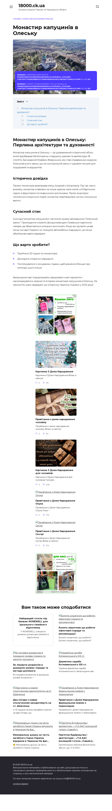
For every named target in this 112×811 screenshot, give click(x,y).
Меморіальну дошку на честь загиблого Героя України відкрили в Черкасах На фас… (31, 738)
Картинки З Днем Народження (54, 371)
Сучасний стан (34, 120)
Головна (17, 19)
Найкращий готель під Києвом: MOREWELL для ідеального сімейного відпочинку (33, 623)
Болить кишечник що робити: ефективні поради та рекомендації (77, 630)
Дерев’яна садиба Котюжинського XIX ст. (73, 663)
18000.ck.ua (31, 5)
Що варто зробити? (37, 124)
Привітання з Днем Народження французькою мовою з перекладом (78, 702)
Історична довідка (36, 116)
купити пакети (20, 784)
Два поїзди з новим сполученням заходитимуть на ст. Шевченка (32, 702)
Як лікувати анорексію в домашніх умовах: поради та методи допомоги (30, 667)
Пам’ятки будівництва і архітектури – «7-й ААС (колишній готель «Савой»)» (76, 738)
